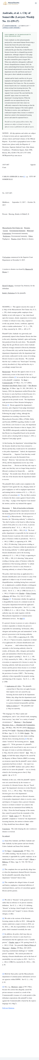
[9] (26, 739)
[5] (9, 516)
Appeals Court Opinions (11, 27)
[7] (10, 599)
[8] (24, 618)
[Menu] (36, 3)
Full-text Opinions (8, 1008)
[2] (15, 377)
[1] (24, 176)
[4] (19, 495)
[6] (26, 530)
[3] (8, 405)
